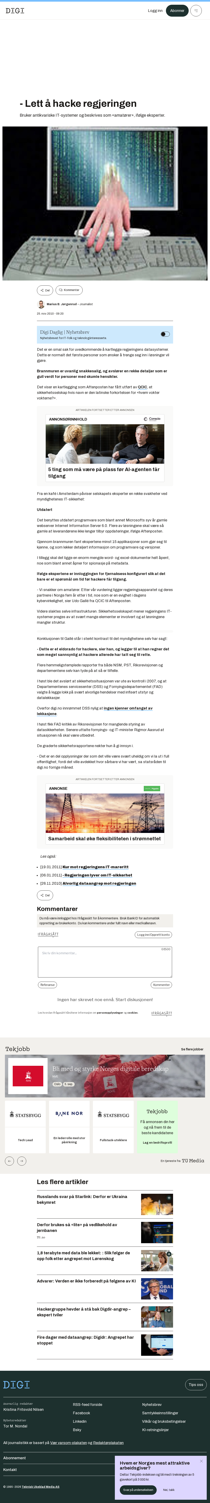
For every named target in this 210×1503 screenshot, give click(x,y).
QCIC (142, 387)
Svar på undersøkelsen (138, 1490)
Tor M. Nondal (15, 1426)
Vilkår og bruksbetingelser (164, 1421)
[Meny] (196, 10)
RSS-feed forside (87, 1405)
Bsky (77, 1430)
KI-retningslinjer (155, 1430)
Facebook (81, 1413)
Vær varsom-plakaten (68, 1443)
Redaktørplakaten (108, 1443)
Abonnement (14, 1458)
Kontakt (10, 1470)
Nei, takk (169, 1490)
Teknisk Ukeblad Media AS (40, 1486)
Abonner (177, 11)
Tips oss (196, 1385)
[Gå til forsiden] (15, 10)
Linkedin (80, 1421)
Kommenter (71, 290)
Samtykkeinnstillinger (160, 1413)
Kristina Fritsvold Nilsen (23, 1410)
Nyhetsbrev (152, 1405)
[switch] (165, 334)
